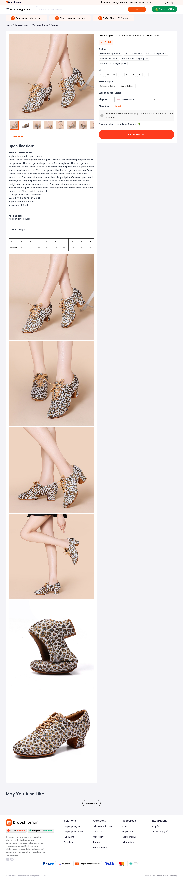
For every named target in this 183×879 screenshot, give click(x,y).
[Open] (154, 100)
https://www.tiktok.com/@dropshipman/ (8, 859)
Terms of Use (149, 876)
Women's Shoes (40, 25)
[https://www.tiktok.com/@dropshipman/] (7, 859)
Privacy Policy (162, 876)
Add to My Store (136, 134)
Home (9, 25)
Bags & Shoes (21, 25)
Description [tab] (17, 136)
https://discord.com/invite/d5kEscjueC (12, 859)
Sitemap (173, 876)
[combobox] (131, 99)
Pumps (54, 25)
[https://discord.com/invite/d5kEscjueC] (12, 859)
